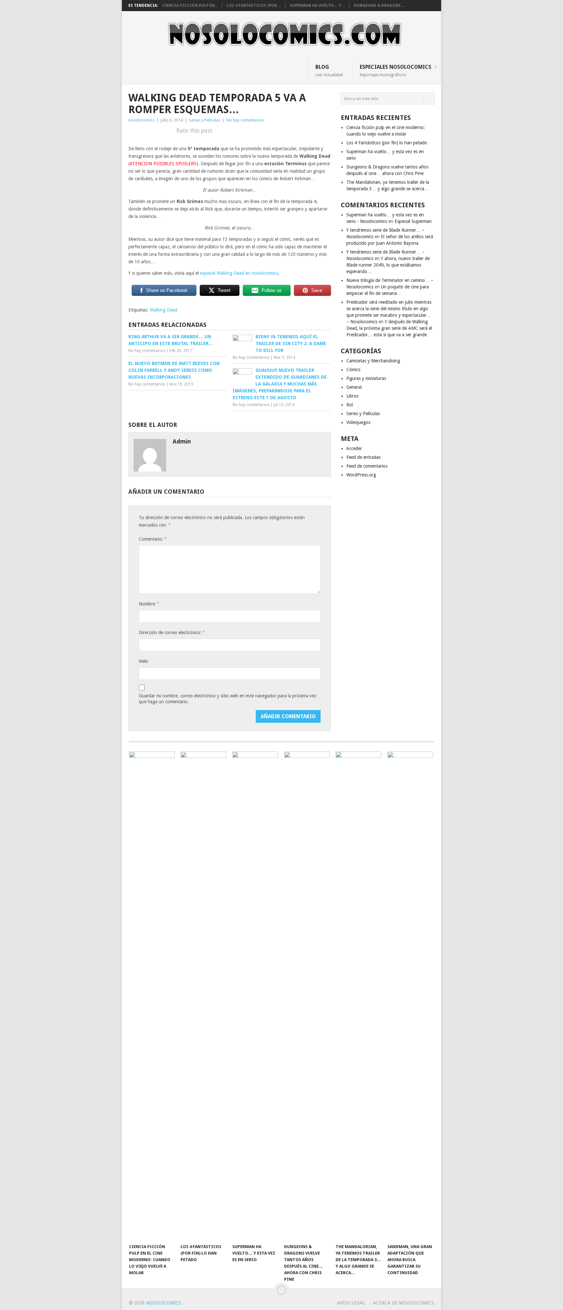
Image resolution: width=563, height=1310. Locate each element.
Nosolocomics (163, 1302)
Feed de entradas (363, 457)
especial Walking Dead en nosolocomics (239, 273)
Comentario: (152, 539)
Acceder (354, 448)
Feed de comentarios (366, 466)
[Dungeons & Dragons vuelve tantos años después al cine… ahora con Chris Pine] (307, 995)
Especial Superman (413, 221)
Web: (144, 661)
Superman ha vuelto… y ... (317, 5)
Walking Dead (163, 310)
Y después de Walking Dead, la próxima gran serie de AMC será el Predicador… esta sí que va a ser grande (389, 328)
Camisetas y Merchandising (373, 360)
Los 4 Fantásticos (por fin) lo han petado (386, 142)
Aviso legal (351, 1302)
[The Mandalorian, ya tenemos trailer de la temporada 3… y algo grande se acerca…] (358, 995)
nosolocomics (141, 120)
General (354, 387)
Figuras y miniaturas (366, 378)
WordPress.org (361, 474)
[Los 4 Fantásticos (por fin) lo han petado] (203, 995)
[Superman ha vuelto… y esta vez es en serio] (255, 995)
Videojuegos (358, 422)
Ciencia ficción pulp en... (190, 5)
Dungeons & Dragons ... (379, 5)
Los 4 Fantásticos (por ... (253, 5)
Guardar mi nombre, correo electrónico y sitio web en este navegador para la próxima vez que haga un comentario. (227, 698)
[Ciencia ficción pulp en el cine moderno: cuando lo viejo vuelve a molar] (152, 995)
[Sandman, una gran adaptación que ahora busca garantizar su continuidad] (410, 995)
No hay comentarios (245, 120)
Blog (329, 70)
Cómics (353, 369)
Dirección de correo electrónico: (171, 632)
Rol (349, 404)
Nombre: (149, 604)
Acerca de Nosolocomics (403, 1302)
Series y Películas (204, 120)
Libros (352, 396)
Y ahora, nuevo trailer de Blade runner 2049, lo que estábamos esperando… (388, 265)
